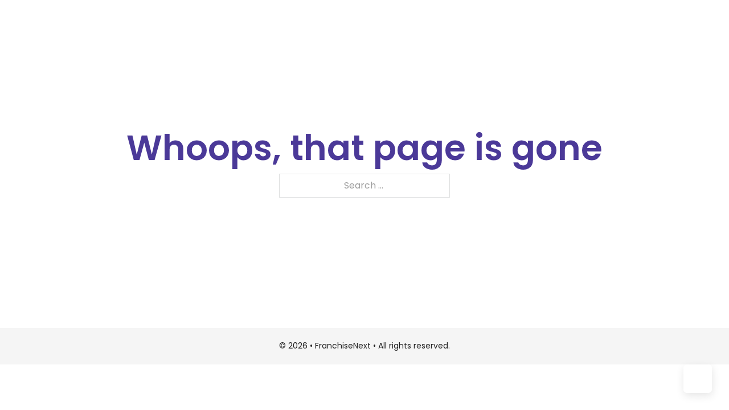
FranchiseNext (344, 345)
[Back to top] (697, 378)
